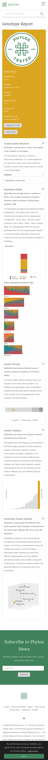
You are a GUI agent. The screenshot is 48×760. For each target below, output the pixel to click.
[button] (43, 4)
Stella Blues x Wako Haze (15, 180)
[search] (24, 13)
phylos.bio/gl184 (10, 119)
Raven (6, 79)
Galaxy (30, 707)
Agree (24, 756)
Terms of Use (40, 707)
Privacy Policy (15, 710)
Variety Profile (10, 132)
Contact (6, 707)
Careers (35, 710)
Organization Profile (13, 125)
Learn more (33, 751)
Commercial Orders (18, 707)
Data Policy (26, 710)
